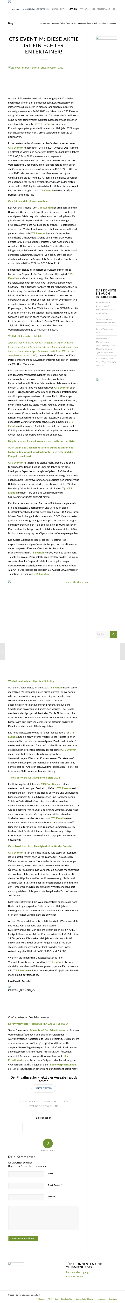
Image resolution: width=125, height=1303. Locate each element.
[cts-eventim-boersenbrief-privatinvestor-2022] (43, 79)
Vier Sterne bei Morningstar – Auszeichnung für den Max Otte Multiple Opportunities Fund (105, 345)
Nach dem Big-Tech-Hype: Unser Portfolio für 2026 (106, 362)
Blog (10, 23)
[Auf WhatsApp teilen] (44, 1127)
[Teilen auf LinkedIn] (58, 1127)
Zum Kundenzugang (77, 1272)
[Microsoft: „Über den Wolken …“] (122, 651)
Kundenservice (74, 1276)
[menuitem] (30, 9)
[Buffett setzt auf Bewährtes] (2, 651)
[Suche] (114, 9)
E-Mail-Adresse (55, 1185)
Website (51, 1197)
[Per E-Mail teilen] (72, 1127)
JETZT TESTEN (43, 1088)
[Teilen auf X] (30, 1127)
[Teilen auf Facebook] (15, 1127)
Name (51, 1174)
